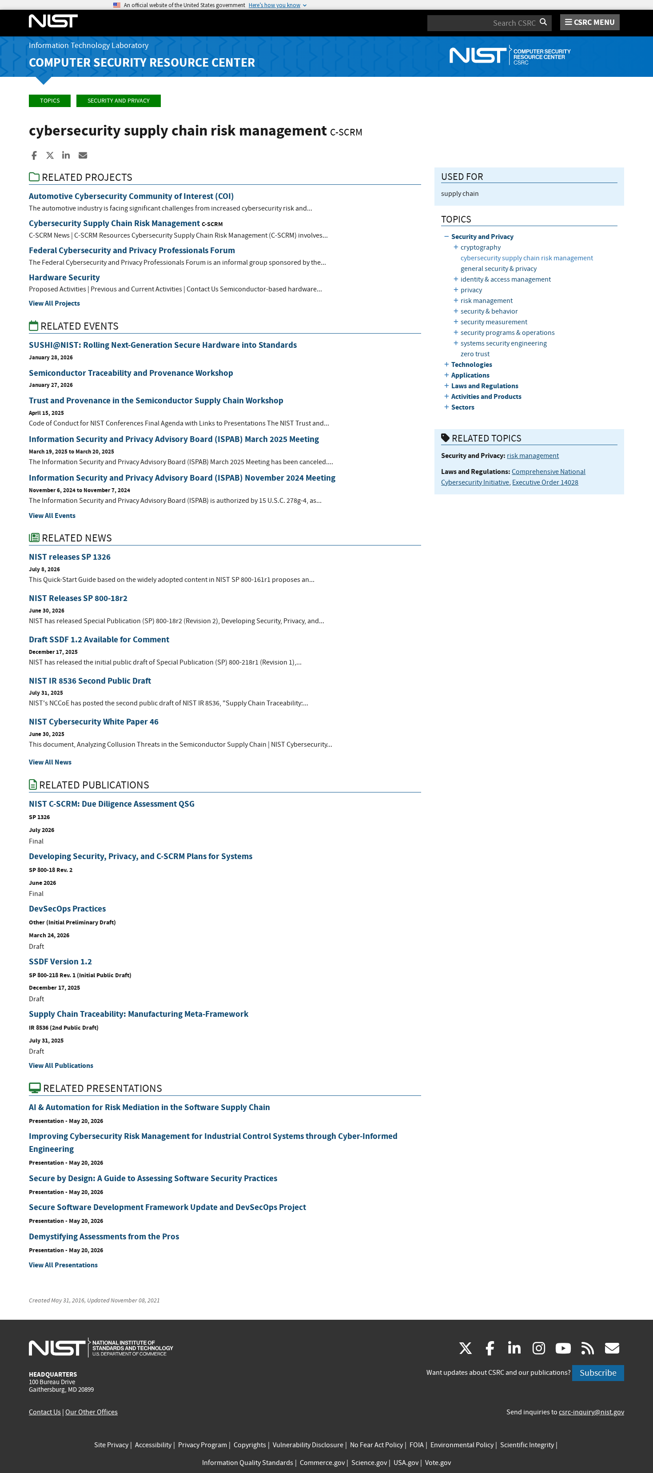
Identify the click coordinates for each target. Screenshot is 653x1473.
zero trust (475, 354)
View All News (50, 762)
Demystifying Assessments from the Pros (104, 1236)
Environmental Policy (462, 1445)
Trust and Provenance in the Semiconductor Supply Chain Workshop (156, 400)
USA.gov (406, 1462)
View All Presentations (63, 1265)
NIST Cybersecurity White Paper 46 (94, 721)
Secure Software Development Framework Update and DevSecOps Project (167, 1207)
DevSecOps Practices (67, 908)
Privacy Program (202, 1445)
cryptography (481, 247)
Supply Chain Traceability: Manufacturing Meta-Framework (138, 1013)
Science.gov (369, 1462)
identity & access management (506, 279)
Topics (50, 100)
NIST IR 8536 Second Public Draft (90, 680)
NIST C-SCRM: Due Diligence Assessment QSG (112, 803)
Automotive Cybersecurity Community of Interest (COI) (131, 196)
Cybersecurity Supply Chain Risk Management (114, 223)
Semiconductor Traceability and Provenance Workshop (131, 372)
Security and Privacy (119, 100)
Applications (470, 375)
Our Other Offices (91, 1412)
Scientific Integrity (527, 1445)
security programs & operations (508, 332)
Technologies (471, 364)
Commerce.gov (322, 1462)
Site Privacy (111, 1445)
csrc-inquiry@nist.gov (591, 1412)
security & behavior (489, 311)
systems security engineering (504, 343)
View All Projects (54, 303)
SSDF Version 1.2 (60, 961)
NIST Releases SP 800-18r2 (78, 598)
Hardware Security (64, 277)
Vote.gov (438, 1462)
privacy (471, 290)
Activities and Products (486, 396)
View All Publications (61, 1065)
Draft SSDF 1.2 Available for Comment (99, 639)
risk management (487, 300)
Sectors (462, 407)
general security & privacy (499, 268)
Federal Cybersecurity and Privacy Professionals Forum (132, 250)
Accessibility (153, 1445)
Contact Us (45, 1412)
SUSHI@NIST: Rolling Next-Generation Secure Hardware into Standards (163, 344)
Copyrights (250, 1445)
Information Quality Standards (247, 1462)
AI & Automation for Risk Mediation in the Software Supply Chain (149, 1107)
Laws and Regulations (484, 385)
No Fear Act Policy (376, 1445)
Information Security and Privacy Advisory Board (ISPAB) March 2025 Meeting (174, 439)
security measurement (494, 322)
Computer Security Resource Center (142, 62)
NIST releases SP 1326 (70, 556)
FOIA (417, 1445)
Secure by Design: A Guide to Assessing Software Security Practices (153, 1178)
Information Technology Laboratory (88, 45)
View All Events (52, 515)
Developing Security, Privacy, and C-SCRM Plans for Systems (140, 856)
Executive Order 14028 (545, 482)
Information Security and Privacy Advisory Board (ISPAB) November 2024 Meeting (182, 477)
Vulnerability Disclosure (308, 1445)
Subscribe (598, 1372)
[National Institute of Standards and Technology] (101, 1347)
